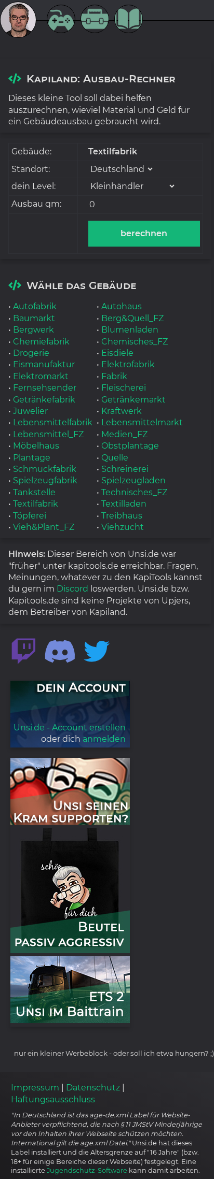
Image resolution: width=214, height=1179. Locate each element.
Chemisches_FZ (134, 342)
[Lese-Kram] (131, 20)
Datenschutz (93, 1087)
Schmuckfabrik (44, 469)
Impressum (35, 1087)
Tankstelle (34, 492)
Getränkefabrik (44, 400)
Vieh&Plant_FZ (43, 527)
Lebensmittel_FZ (48, 434)
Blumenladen (129, 330)
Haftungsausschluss (53, 1099)
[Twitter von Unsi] (97, 652)
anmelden (104, 739)
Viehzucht (122, 527)
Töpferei (29, 516)
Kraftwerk (121, 411)
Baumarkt (34, 318)
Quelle (114, 458)
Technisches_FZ (134, 492)
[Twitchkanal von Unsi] (23, 652)
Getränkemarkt (133, 400)
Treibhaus (121, 516)
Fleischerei (123, 388)
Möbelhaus (36, 446)
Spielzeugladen (133, 480)
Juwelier (30, 411)
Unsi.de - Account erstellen (70, 727)
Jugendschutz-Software (87, 1170)
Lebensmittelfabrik (52, 422)
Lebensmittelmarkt (142, 422)
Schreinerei (125, 469)
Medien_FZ (124, 434)
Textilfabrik (35, 504)
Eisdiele (117, 353)
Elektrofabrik (128, 364)
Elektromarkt (41, 376)
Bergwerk (33, 330)
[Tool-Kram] (97, 20)
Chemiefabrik (41, 342)
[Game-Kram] (64, 20)
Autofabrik (35, 306)
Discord (72, 589)
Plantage (31, 458)
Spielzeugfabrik (45, 480)
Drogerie (31, 353)
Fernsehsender (44, 388)
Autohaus (121, 306)
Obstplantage (130, 446)
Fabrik (114, 376)
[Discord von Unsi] (60, 652)
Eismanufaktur (44, 364)
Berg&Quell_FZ (132, 318)
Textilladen (123, 504)
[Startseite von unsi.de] (23, 23)
